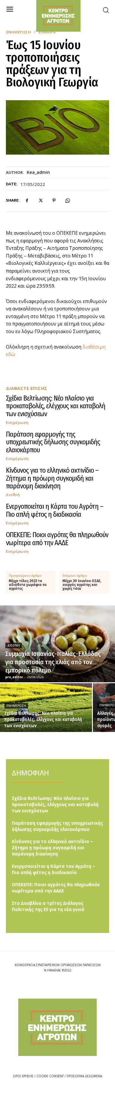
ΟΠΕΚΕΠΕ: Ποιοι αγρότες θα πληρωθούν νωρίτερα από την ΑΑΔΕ (57, 539)
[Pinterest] (54, 200)
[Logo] (57, 1027)
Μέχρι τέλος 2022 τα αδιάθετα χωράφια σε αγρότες (28, 585)
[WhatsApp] (67, 200)
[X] (40, 200)
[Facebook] (27, 200)
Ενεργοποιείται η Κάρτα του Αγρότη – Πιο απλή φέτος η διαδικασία (54, 510)
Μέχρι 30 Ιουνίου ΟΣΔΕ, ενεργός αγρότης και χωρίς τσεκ (82, 585)
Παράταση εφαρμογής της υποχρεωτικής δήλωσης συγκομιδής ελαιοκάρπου (53, 442)
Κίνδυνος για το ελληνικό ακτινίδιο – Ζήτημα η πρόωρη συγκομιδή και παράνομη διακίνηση (52, 478)
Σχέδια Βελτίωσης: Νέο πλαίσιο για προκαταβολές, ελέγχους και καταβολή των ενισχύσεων (55, 406)
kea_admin (38, 172)
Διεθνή (13, 495)
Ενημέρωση (18, 32)
